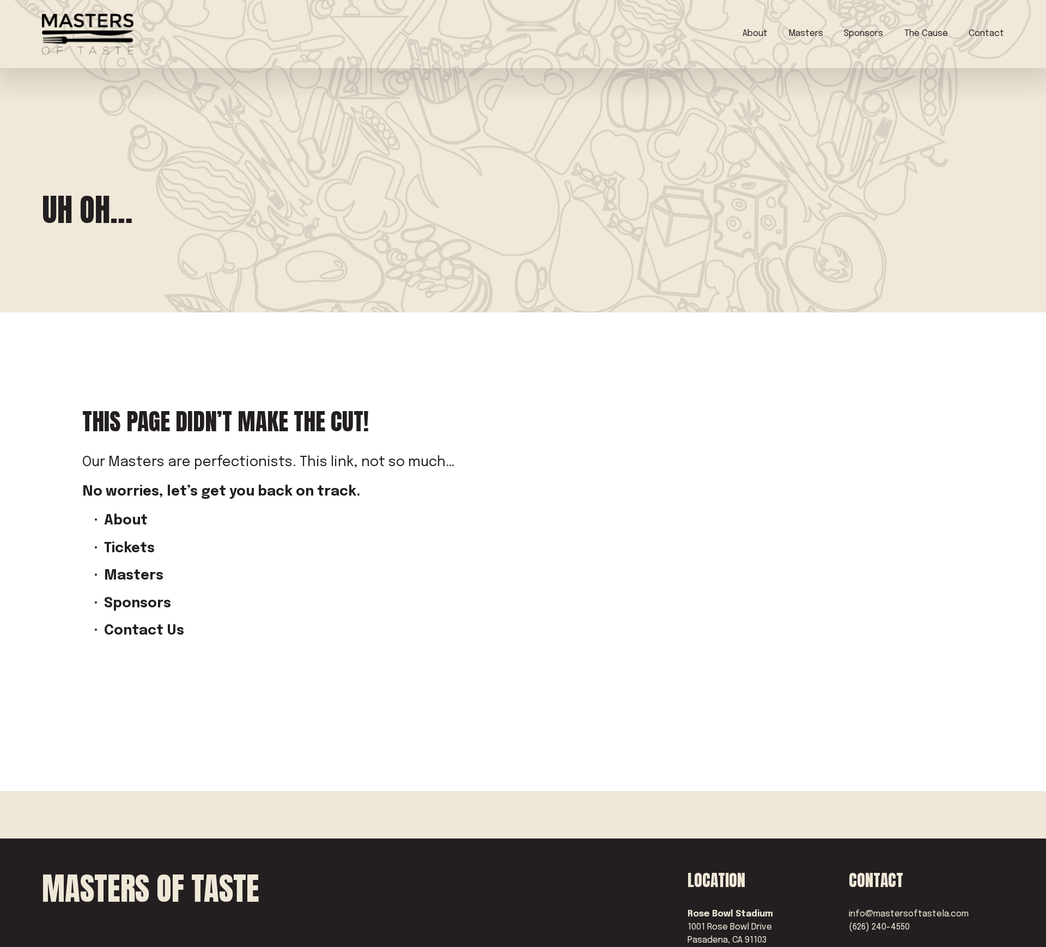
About (755, 33)
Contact (986, 33)
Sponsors (863, 33)
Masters (805, 33)
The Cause (926, 33)
